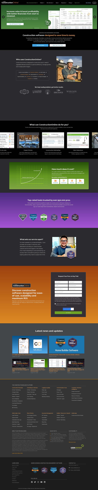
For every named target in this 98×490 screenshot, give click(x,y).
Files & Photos (30, 413)
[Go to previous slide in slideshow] (3, 17)
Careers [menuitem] (14, 478)
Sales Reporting (15, 422)
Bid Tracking (14, 407)
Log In (94, 2)
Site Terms (37, 488)
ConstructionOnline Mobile (77, 415)
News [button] (57, 2)
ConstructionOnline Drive (32, 422)
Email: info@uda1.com (75, 467)
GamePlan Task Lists (31, 394)
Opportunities (15, 417)
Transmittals (44, 419)
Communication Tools (62, 387)
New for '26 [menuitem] (77, 2)
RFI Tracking (44, 415)
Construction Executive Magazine (59, 435)
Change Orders (15, 392)
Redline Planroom (61, 417)
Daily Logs (44, 389)
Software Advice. (60, 441)
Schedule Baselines (31, 398)
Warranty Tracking (46, 396)
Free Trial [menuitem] (14, 467)
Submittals (44, 417)
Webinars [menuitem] (14, 480)
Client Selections (15, 394)
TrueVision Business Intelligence (76, 388)
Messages (59, 389)
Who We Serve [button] (50, 2)
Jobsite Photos (30, 417)
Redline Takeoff (15, 396)
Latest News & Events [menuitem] (17, 471)
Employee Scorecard (76, 393)
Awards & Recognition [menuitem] (17, 473)
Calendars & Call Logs (16, 419)
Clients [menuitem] (13, 469)
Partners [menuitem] (14, 476)
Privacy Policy (42, 488)
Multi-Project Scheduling (77, 398)
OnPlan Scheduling (31, 389)
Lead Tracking (15, 415)
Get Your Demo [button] (40, 45)
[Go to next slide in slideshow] (94, 17)
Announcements (60, 396)
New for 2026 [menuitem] (15, 465)
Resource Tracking (76, 395)
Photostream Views (31, 419)
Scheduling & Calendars (32, 387)
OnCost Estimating (16, 389)
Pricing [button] (70, 2)
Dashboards (44, 424)
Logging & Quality (46, 387)
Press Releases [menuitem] (15, 482)
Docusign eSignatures (32, 426)
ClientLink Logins (16, 424)
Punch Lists (44, 392)
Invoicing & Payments (16, 403)
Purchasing (14, 405)
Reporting (44, 422)
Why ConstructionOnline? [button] (32, 2)
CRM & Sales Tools (16, 413)
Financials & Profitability (77, 400)
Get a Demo (88, 2)
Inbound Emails (60, 394)
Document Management (47, 413)
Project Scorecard (76, 391)
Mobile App (74, 413)
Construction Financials (17, 387)
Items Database (15, 398)
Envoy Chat (59, 392)
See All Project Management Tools (16, 24)
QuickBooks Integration (17, 400)
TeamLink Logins (60, 398)
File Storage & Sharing (31, 415)
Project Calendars (31, 392)
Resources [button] (63, 2)
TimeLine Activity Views (17, 426)
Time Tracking (30, 396)
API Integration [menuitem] (15, 474)
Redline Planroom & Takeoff (63, 413)
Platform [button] (41, 2)
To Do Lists (44, 394)
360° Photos (29, 424)
